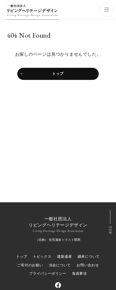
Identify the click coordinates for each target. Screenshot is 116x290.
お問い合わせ (88, 265)
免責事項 (79, 273)
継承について (89, 256)
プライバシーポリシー (47, 273)
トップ (57, 74)
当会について (60, 265)
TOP (110, 230)
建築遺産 (64, 256)
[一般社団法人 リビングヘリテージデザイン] (32, 11)
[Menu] (106, 9)
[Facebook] (58, 285)
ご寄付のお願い (30, 265)
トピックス (42, 256)
